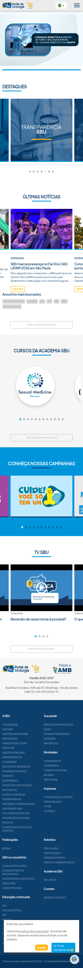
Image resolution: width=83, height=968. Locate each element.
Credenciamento (54, 857)
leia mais (18, 289)
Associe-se (9, 789)
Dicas (47, 729)
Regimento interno (14, 771)
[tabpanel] (41, 130)
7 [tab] (53, 172)
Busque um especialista (58, 724)
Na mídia (49, 775)
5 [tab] (45, 172)
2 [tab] (34, 172)
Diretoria (8, 747)
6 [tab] (49, 172)
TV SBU (48, 806)
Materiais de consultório (18, 878)
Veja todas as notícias (41, 324)
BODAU (6, 848)
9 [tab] (51, 419)
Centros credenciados (59, 862)
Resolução (51, 848)
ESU (4, 905)
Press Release (53, 801)
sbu (42, 301)
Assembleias (10, 780)
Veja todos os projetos (41, 437)
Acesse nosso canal (41, 648)
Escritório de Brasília (16, 766)
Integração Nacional (16, 817)
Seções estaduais (13, 752)
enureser (32, 301)
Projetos (50, 879)
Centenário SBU (12, 808)
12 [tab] (63, 419)
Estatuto (8, 775)
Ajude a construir (13, 794)
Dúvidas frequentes (56, 734)
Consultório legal (14, 865)
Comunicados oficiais (58, 797)
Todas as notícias (55, 770)
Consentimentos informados (13, 872)
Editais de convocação (17, 785)
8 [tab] (47, 419)
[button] (61, 5)
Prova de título (12, 910)
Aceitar (41, 947)
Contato (49, 811)
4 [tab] (41, 172)
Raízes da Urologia (14, 743)
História (7, 729)
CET (4, 915)
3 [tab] (38, 172)
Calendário (51, 765)
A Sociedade (10, 724)
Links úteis (8, 883)
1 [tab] (30, 172)
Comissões (9, 761)
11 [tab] (59, 419)
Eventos (7, 822)
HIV (49, 301)
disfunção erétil (11, 306)
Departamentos (12, 757)
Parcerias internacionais (18, 803)
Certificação (52, 853)
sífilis (64, 301)
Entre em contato (55, 897)
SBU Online (51, 779)
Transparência (11, 799)
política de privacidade (34, 931)
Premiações (10, 738)
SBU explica (51, 743)
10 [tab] (55, 419)
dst (56, 301)
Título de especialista (15, 813)
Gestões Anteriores (15, 734)
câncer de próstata (13, 301)
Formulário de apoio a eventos (16, 829)
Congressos (52, 761)
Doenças (50, 738)
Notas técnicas (12, 888)
